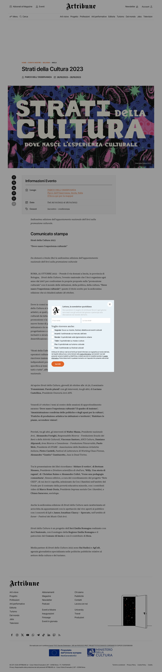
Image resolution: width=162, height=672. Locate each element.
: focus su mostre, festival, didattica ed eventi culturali (78, 330)
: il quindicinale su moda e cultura (69, 341)
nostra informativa (85, 354)
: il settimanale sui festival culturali (69, 348)
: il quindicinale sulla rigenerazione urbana (73, 337)
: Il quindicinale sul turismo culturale (69, 344)
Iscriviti (58, 364)
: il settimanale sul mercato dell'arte (71, 333)
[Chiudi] (109, 304)
